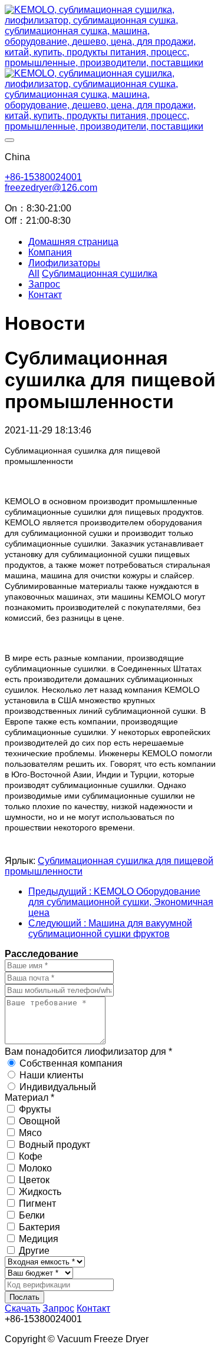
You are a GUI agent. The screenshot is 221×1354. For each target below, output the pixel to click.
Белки (32, 1215)
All (33, 274)
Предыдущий (120, 902)
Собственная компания (71, 1063)
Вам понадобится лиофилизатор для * (88, 1052)
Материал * (29, 1098)
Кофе (30, 1156)
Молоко (35, 1168)
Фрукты (35, 1109)
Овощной (39, 1121)
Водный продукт (54, 1145)
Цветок (34, 1180)
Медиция (38, 1239)
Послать (24, 1297)
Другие (34, 1251)
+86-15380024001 (43, 177)
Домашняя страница (73, 242)
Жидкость (40, 1192)
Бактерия (39, 1227)
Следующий (110, 928)
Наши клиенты (51, 1075)
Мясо (30, 1133)
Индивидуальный (57, 1087)
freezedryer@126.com (51, 188)
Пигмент (37, 1204)
